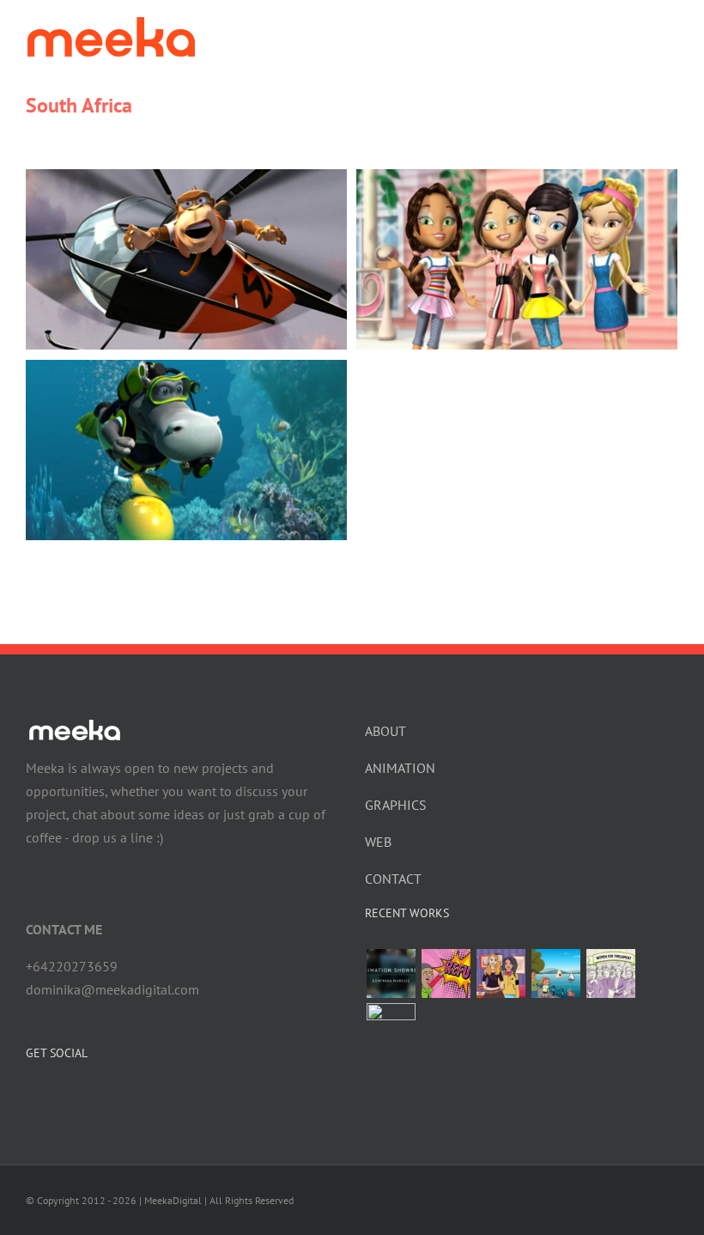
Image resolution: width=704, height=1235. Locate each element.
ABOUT (385, 730)
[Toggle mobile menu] (671, 30)
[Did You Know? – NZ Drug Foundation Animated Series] (500, 973)
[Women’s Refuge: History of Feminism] (610, 973)
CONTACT (393, 878)
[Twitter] (54, 1098)
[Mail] (77, 1098)
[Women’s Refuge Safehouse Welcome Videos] (445, 973)
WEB (378, 841)
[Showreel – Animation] (390, 973)
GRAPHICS (396, 804)
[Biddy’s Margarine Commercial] (390, 1028)
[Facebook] (31, 1098)
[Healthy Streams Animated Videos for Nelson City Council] (555, 973)
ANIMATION (400, 767)
